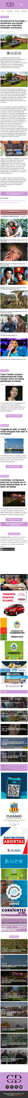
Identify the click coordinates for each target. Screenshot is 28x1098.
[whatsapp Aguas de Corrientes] (14, 798)
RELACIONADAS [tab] (6, 769)
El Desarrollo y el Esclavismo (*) (11, 702)
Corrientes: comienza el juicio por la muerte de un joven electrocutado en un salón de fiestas (13, 981)
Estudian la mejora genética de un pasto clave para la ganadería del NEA (13, 950)
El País (17, 11)
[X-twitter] (12, 1087)
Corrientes (9, 11)
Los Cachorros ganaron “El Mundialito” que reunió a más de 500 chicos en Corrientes (13, 1013)
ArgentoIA (18, 1095)
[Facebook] (7, 1087)
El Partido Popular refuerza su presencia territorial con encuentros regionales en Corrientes (14, 997)
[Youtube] (21, 1087)
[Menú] (21, 4)
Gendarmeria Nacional (8, 200)
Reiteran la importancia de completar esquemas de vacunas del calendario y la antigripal (14, 743)
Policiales (4, 17)
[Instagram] (16, 1087)
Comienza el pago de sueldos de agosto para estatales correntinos (13, 756)
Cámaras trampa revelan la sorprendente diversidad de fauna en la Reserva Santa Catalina (14, 1044)
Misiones (3, 202)
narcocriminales (14, 202)
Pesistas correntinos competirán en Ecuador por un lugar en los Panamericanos (12, 1060)
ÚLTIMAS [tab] (4, 691)
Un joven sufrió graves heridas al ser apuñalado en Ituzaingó (12, 1029)
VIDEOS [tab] (3, 766)
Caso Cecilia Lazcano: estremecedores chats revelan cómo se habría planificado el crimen (14, 730)
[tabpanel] (14, 728)
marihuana (21, 200)
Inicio (2, 11)
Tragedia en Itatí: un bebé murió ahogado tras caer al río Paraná (14, 966)
